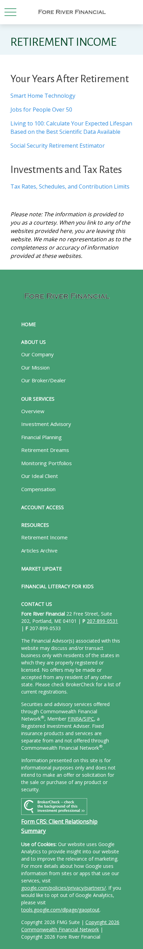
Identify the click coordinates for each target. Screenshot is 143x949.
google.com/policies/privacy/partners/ (63, 888)
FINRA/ (76, 718)
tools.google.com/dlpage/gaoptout (60, 909)
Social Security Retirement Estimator (57, 145)
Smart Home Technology (42, 95)
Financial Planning (41, 437)
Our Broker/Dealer (43, 380)
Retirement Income (44, 537)
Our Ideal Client (39, 475)
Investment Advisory (46, 423)
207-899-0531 (102, 621)
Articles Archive (39, 550)
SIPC (89, 718)
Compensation (38, 489)
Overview (32, 411)
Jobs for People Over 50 (41, 109)
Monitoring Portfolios (46, 463)
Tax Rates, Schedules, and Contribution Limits (69, 186)
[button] (28, 324)
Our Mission (35, 367)
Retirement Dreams (45, 449)
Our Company (37, 354)
